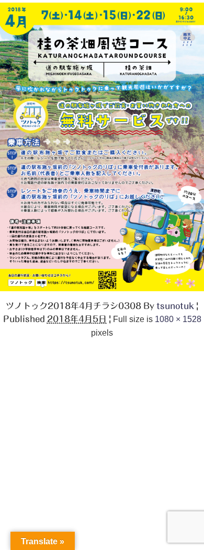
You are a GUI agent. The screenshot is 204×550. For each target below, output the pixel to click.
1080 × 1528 (178, 319)
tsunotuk (175, 306)
